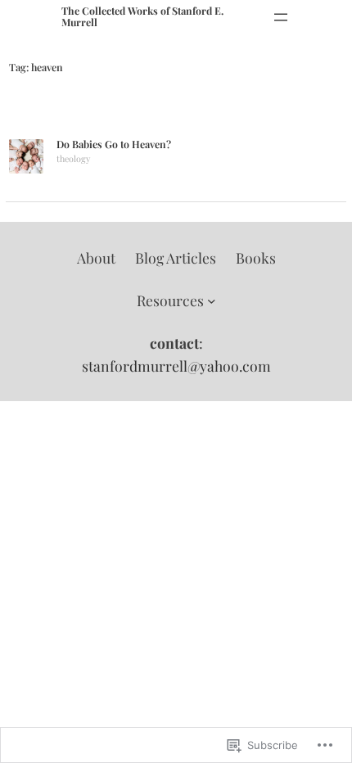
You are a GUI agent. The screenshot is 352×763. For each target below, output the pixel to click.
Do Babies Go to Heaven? (113, 145)
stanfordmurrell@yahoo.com (176, 365)
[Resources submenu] (211, 300)
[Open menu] (281, 17)
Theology (73, 158)
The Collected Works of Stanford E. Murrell (142, 16)
